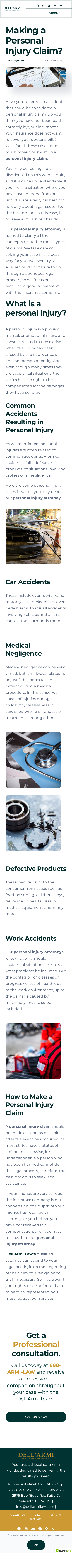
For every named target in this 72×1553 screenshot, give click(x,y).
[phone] (55, 6)
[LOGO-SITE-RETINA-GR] (12, 9)
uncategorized (16, 60)
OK (36, 1545)
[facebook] (38, 6)
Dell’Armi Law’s (21, 1254)
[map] (61, 6)
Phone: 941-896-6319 (25, 1484)
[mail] (49, 6)
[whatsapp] (53, 1528)
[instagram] (43, 6)
